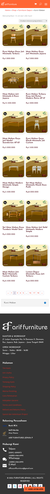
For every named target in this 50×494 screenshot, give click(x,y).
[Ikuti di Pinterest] (25, 486)
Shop (14, 10)
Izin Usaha (7, 372)
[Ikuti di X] (15, 486)
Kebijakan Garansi (10, 400)
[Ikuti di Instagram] (20, 486)
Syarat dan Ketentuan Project (15, 414)
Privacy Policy (8, 377)
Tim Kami (7, 368)
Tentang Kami (8, 382)
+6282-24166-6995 (35, 489)
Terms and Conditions (12, 405)
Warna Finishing (10, 391)
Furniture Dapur (25, 10)
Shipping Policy (9, 386)
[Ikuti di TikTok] (40, 486)
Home (7, 10)
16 (30, 293)
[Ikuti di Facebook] (10, 486)
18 (38, 293)
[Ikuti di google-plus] (35, 486)
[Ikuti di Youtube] (30, 486)
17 (34, 293)
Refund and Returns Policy (14, 409)
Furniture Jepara (22, 478)
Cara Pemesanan (10, 396)
